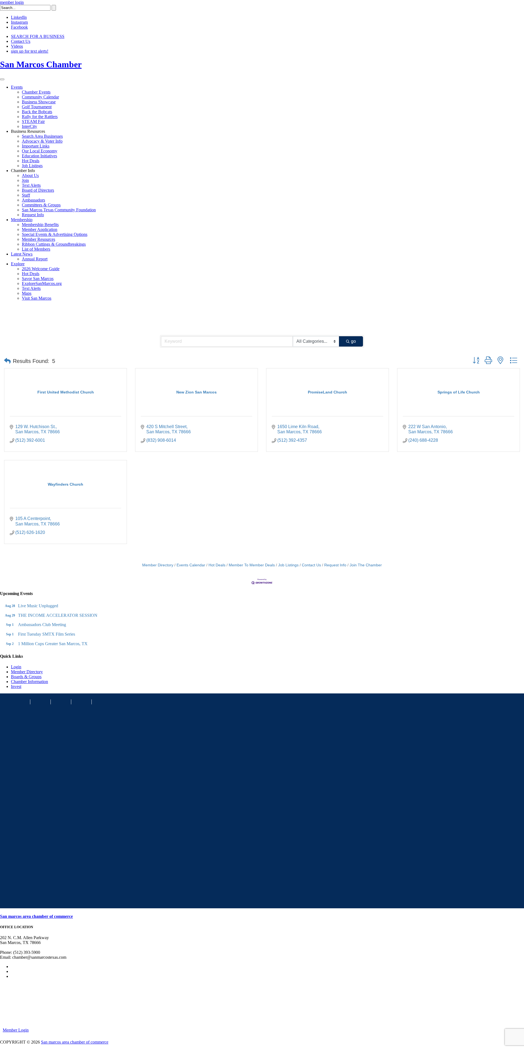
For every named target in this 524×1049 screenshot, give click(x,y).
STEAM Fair (33, 121)
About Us (30, 175)
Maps (26, 293)
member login (12, 2)
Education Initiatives (39, 156)
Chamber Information (29, 681)
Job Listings (32, 165)
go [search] (353, 341)
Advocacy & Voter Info (42, 141)
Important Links (35, 146)
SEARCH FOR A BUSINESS (37, 36)
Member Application (39, 229)
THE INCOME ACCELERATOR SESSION (57, 615)
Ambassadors (33, 200)
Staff (26, 195)
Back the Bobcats (37, 111)
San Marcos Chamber (41, 64)
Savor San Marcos (37, 278)
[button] (7, 361)
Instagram (19, 22)
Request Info (33, 214)
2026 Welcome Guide (40, 268)
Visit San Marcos (36, 298)
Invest (16, 686)
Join (25, 180)
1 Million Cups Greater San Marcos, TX (53, 643)
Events (17, 87)
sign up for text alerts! (29, 51)
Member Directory (157, 565)
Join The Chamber (366, 565)
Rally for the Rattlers (40, 116)
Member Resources (38, 239)
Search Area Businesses (42, 136)
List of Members (36, 249)
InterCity (29, 126)
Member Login (16, 1030)
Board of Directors (38, 190)
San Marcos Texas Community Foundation (59, 210)
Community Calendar (40, 97)
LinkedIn (19, 17)
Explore (18, 264)
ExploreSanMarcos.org (42, 283)
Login (16, 667)
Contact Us (20, 41)
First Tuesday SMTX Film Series (46, 634)
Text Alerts (31, 185)
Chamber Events (36, 92)
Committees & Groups (41, 205)
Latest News (21, 254)
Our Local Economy (39, 151)
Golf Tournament (37, 106)
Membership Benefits (40, 224)
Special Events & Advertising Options (54, 234)
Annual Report (34, 259)
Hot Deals (30, 160)
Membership (21, 219)
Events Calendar (191, 565)
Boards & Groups (26, 676)
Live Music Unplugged (38, 605)
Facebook (19, 27)
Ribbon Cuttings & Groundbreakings (54, 244)
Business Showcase (39, 102)
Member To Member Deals (252, 565)
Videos (17, 46)
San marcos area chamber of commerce (36, 916)
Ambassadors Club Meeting (42, 624)
